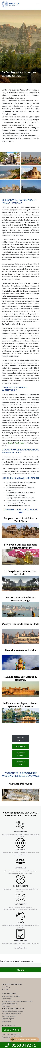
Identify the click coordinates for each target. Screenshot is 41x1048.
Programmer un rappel (20, 754)
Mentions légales (8, 1019)
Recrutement (6, 1021)
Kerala (10, 443)
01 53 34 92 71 (11, 1029)
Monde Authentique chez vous (12, 1011)
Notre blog (6, 987)
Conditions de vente (9, 1016)
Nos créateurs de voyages (11, 996)
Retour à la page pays (20, 738)
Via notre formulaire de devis (12, 1037)
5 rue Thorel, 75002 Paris (11, 1034)
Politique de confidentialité (11, 1013)
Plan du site (6, 1006)
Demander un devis (20, 763)
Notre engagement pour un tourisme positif (17, 1001)
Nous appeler (20, 746)
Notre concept (7, 999)
